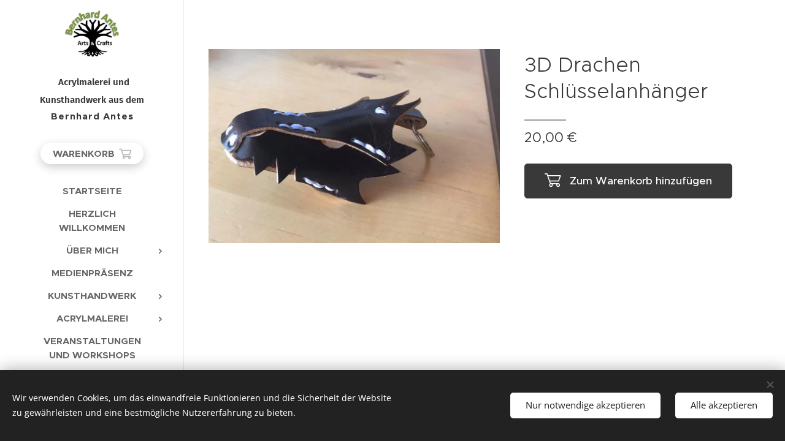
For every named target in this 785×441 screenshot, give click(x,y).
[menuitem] (92, 191)
